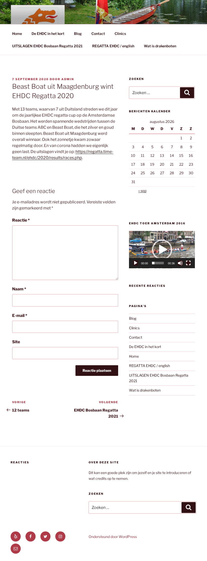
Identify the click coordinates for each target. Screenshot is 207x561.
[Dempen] (180, 263)
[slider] (158, 263)
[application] (162, 249)
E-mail (19, 315)
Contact (98, 33)
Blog (78, 33)
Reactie (21, 220)
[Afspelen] (135, 263)
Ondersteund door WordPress (113, 536)
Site (16, 341)
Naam (19, 289)
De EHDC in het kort (48, 33)
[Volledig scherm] (188, 263)
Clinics (120, 33)
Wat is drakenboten (160, 46)
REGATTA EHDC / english (113, 46)
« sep (142, 190)
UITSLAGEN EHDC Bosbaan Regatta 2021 (47, 46)
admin (67, 79)
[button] (162, 250)
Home (17, 33)
